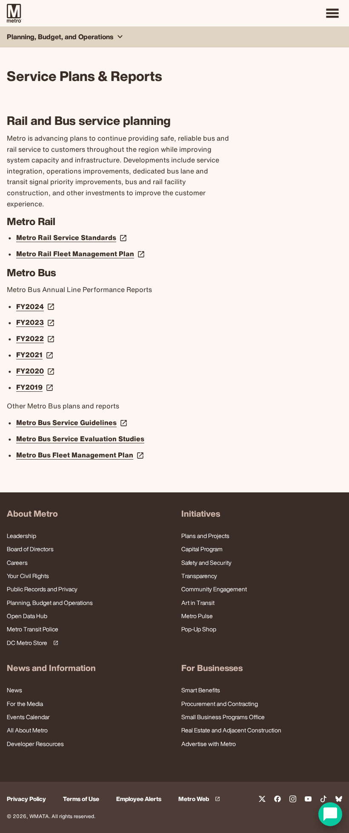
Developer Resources (35, 743)
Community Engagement (214, 588)
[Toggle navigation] (332, 13)
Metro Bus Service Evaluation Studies (80, 439)
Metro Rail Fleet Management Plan (81, 254)
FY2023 (36, 322)
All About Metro (27, 730)
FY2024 (36, 306)
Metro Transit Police (32, 629)
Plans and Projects (205, 535)
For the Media (25, 703)
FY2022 (36, 338)
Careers (17, 562)
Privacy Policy (26, 799)
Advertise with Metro (208, 743)
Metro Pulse (197, 615)
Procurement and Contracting (219, 703)
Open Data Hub (27, 615)
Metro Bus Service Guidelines (72, 422)
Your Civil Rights (28, 575)
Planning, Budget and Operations (50, 602)
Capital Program (202, 548)
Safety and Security (206, 562)
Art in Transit (198, 602)
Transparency (199, 575)
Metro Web (200, 799)
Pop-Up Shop (198, 629)
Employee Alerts (138, 799)
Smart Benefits (200, 689)
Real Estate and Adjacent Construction (231, 730)
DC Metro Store (31, 643)
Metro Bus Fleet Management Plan (81, 455)
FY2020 (36, 371)
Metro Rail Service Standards (72, 237)
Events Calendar (28, 716)
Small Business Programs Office (223, 716)
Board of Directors (30, 548)
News (14, 689)
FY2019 (35, 387)
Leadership (21, 535)
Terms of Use (81, 799)
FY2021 (35, 355)
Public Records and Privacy (42, 588)
